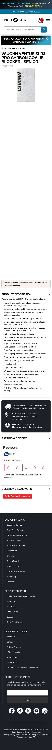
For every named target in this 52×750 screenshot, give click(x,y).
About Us (11, 636)
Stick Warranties (14, 540)
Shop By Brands (13, 611)
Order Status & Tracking (17, 535)
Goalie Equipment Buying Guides (21, 596)
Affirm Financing (14, 652)
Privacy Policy (12, 657)
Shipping (10, 556)
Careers (10, 642)
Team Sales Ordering (15, 530)
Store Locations (13, 566)
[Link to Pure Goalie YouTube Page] (37, 714)
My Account (12, 550)
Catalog (10, 617)
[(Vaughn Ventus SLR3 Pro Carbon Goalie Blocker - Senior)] (26, 85)
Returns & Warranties (16, 545)
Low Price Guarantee (16, 571)
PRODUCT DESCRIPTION (16, 294)
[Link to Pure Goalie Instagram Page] (45, 714)
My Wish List (12, 606)
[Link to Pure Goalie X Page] (28, 714)
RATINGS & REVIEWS (14, 438)
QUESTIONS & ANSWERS (16, 488)
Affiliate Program (14, 647)
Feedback (11, 581)
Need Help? (9, 729)
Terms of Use (12, 662)
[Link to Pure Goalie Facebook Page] (12, 714)
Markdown (26, 11)
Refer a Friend (13, 561)
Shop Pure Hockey (15, 622)
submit (28, 700)
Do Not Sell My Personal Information (22, 667)
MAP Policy (11, 576)
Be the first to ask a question (17, 496)
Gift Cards (11, 601)
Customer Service (14, 525)
